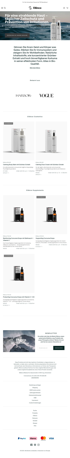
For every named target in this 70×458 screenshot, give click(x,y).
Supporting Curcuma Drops (45, 238)
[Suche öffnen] (5, 8)
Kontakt (35, 420)
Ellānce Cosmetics (35, 117)
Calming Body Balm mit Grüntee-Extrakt (16, 164)
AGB (35, 398)
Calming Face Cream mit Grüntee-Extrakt (50, 164)
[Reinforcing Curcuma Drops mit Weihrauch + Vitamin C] (18, 214)
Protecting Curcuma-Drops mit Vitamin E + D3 (18, 297)
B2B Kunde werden (35, 390)
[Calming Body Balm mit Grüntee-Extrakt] (18, 141)
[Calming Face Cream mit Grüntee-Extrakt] (51, 141)
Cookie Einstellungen (35, 403)
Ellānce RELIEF (7, 162)
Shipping (35, 387)
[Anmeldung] (64, 8)
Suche (35, 410)
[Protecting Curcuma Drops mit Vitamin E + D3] (18, 273)
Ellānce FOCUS (7, 236)
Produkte (35, 413)
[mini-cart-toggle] (67, 8)
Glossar (35, 423)
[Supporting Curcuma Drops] (51, 214)
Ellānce (35, 415)
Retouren (35, 418)
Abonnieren (59, 348)
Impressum (35, 400)
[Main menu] (2, 8)
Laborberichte (35, 377)
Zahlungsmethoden (35, 392)
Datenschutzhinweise (35, 395)
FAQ (35, 426)
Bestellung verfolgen (35, 385)
